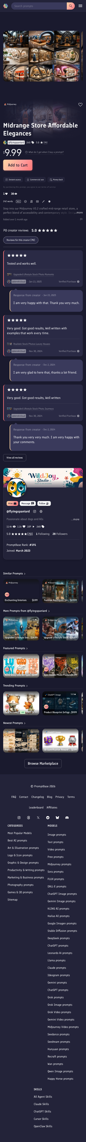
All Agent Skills (43, 1096)
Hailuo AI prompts (58, 916)
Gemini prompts (57, 982)
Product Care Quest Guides (18, 749)
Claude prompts (57, 968)
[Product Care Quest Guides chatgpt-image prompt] (21, 741)
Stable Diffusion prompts (62, 931)
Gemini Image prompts (61, 901)
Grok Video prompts (59, 1012)
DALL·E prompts (57, 886)
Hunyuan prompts (58, 1049)
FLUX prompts (56, 879)
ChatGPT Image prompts (62, 894)
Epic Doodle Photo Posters (57, 675)
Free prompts (55, 857)
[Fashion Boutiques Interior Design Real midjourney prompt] (60, 591)
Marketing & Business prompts (26, 877)
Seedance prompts (58, 1034)
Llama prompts (56, 960)
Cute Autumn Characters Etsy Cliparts (12, 712)
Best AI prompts (17, 840)
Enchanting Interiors (16, 600)
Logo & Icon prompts (20, 855)
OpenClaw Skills (43, 1126)
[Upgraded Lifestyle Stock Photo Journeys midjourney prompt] (21, 629)
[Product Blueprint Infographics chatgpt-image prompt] (60, 703)
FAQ (13, 797)
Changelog (37, 797)
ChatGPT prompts (58, 945)
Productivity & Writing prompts (26, 870)
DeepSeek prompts (59, 938)
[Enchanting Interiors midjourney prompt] (21, 591)
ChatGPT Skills (42, 1111)
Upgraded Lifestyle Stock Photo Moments (33, 274)
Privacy (59, 797)
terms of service (48, 187)
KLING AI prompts (58, 908)
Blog (49, 797)
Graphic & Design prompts (23, 862)
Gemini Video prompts (61, 1019)
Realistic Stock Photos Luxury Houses (31, 344)
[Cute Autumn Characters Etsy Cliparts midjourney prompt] (21, 703)
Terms (71, 797)
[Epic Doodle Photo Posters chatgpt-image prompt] (60, 666)
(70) (45, 142)
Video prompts (56, 849)
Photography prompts (20, 885)
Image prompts (57, 834)
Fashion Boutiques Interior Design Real (57, 600)
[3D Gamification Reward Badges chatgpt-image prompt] (60, 741)
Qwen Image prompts (60, 1071)
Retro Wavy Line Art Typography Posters (18, 675)
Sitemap (12, 899)
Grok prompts (56, 997)
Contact (23, 797)
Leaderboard (36, 807)
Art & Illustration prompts (23, 848)
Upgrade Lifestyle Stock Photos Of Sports (57, 637)
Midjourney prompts (59, 864)
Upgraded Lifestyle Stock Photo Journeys (33, 408)
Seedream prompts (59, 1041)
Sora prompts (55, 871)
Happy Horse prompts (60, 1078)
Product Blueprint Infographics (57, 712)
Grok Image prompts (60, 1004)
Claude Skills (41, 1104)
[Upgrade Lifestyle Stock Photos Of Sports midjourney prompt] (60, 629)
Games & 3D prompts (20, 892)
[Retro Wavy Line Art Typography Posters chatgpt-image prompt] (21, 666)
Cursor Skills (41, 1119)
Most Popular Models (20, 833)
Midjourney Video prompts (63, 1027)
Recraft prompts (57, 1056)
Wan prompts (55, 1064)
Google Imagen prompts (62, 923)
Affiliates (52, 807)
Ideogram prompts (59, 975)
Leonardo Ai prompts (60, 953)
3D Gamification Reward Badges (57, 749)
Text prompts (55, 842)
